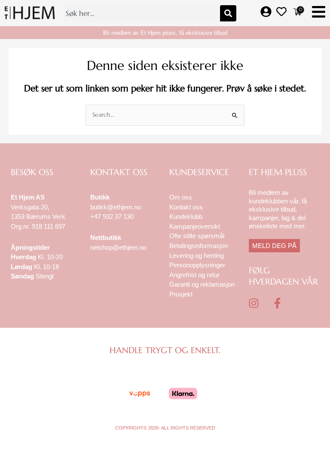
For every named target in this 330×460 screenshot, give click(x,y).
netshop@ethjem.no (118, 247)
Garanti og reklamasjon (202, 284)
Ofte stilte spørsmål (196, 235)
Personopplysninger (197, 265)
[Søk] (228, 13)
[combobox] (141, 13)
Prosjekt (180, 294)
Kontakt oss (186, 207)
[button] (318, 13)
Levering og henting (197, 255)
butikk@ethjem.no (115, 207)
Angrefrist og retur (194, 274)
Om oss (180, 197)
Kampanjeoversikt (194, 226)
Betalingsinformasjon (199, 245)
